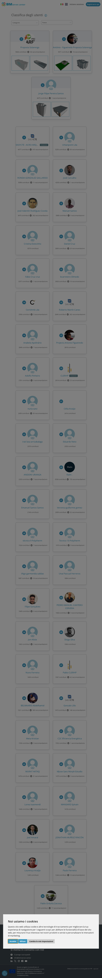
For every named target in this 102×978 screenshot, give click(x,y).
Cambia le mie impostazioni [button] (41, 941)
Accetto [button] (13, 941)
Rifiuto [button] (23, 941)
